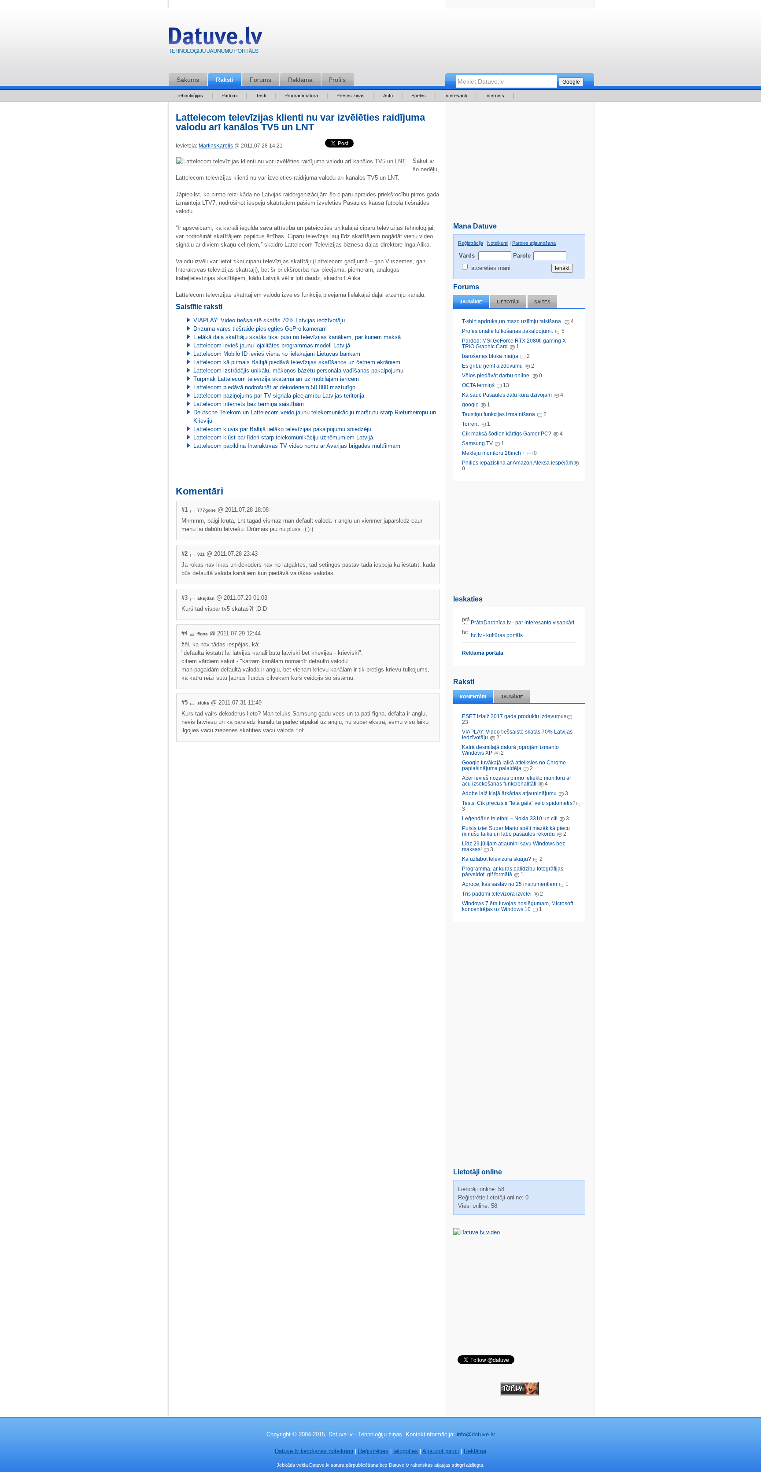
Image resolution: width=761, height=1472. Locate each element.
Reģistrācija (470, 243)
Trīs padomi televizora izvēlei (497, 894)
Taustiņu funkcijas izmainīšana (498, 414)
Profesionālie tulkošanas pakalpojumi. (508, 331)
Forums (260, 79)
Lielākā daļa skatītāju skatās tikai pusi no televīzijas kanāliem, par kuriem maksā (297, 337)
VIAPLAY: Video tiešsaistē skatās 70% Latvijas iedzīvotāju (517, 735)
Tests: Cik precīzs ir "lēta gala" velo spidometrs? (519, 803)
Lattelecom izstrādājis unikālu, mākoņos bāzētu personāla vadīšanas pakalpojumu (298, 370)
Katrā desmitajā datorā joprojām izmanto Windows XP (510, 750)
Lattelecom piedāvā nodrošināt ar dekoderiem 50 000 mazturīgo (274, 387)
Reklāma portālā (482, 653)
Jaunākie (471, 301)
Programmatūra (301, 95)
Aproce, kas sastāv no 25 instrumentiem (509, 884)
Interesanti (455, 95)
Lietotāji (508, 301)
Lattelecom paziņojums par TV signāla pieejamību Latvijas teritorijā (278, 395)
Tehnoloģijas (190, 95)
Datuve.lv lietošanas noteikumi (314, 1451)
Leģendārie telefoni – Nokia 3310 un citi (510, 818)
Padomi (229, 95)
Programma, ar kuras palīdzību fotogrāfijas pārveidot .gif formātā (512, 872)
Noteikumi (497, 243)
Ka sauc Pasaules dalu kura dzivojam (507, 395)
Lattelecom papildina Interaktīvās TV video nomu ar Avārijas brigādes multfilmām (296, 446)
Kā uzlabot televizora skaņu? (496, 859)
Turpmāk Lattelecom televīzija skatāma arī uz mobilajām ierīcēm (276, 379)
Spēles (418, 95)
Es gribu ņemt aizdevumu (492, 366)
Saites (542, 301)
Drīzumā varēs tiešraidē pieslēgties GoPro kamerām (260, 328)
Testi (261, 95)
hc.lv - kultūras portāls (496, 635)
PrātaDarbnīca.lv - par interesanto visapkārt (521, 623)
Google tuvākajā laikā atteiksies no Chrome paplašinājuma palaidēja (514, 765)
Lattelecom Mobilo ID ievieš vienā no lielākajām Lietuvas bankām (276, 353)
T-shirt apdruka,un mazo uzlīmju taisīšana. (512, 321)
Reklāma (300, 79)
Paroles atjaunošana (534, 243)
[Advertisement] (519, 536)
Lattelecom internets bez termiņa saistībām (248, 404)
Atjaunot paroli (440, 1451)
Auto (388, 95)
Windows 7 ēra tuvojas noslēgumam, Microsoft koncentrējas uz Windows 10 (517, 906)
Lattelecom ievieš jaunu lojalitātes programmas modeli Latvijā (271, 345)
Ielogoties (405, 1451)
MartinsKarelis (216, 146)
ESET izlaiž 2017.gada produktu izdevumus (514, 716)
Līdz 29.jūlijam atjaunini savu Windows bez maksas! (513, 846)
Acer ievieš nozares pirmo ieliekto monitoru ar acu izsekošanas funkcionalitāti (516, 781)
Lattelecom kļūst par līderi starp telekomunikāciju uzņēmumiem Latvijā (283, 437)
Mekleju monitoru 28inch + (493, 453)
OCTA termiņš (479, 385)
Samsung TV (478, 443)
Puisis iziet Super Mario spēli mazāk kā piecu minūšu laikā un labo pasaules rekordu (516, 831)
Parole (521, 255)
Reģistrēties (373, 1451)
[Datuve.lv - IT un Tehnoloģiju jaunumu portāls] (215, 42)
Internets (494, 95)
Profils (337, 79)
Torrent (470, 424)
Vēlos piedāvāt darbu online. (496, 376)
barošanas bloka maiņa (490, 356)
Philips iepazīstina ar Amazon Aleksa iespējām (517, 463)
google (470, 405)
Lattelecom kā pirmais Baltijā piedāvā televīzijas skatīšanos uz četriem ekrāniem (296, 362)
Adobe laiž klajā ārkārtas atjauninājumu (509, 793)
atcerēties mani (490, 268)
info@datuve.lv (476, 1434)
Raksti (224, 79)
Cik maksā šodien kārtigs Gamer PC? (506, 434)
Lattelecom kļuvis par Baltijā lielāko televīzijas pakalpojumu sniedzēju (282, 429)
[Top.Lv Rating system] (519, 1393)
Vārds (467, 255)
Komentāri (473, 696)
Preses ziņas (350, 95)
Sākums (188, 79)
